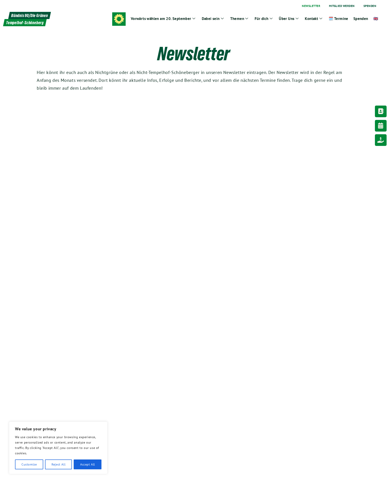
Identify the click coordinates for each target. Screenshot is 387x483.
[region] (58, 448)
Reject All (58, 464)
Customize (29, 464)
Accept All (87, 464)
